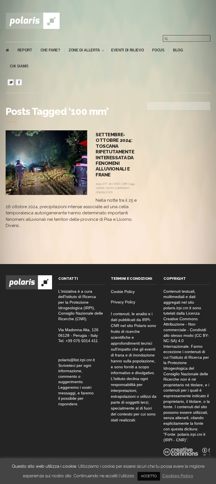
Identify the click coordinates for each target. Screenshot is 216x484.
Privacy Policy (123, 302)
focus (158, 50)
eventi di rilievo (127, 50)
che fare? (50, 50)
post (117, 183)
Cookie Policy (123, 291)
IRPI (125, 183)
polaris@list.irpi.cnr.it (76, 360)
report (24, 50)
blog (178, 50)
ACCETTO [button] (149, 476)
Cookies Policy (177, 475)
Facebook (19, 82)
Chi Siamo (19, 66)
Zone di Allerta (82, 50)
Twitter (11, 82)
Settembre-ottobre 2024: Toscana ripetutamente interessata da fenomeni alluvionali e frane (115, 155)
